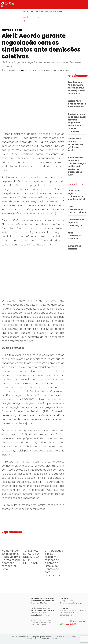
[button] (28, 21)
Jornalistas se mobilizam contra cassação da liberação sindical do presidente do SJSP (77, 166)
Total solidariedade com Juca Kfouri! (77, 209)
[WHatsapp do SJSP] (9, 7)
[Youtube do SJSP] (19, 4)
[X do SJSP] (10, 4)
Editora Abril (12, 30)
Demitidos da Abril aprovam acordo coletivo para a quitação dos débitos (76, 88)
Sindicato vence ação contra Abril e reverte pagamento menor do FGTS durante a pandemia (77, 123)
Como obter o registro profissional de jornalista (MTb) (76, 195)
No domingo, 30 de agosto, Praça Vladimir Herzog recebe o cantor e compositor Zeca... (11, 559)
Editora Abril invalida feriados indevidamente (77, 103)
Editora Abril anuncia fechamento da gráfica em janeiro (76, 144)
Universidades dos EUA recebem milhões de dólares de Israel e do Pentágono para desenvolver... (54, 563)
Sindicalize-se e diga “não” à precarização (76, 222)
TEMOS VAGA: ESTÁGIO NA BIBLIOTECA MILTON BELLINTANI (32, 556)
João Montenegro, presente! (74, 235)
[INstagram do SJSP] (6, 4)
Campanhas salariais (74, 247)
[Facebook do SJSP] (3, 4)
